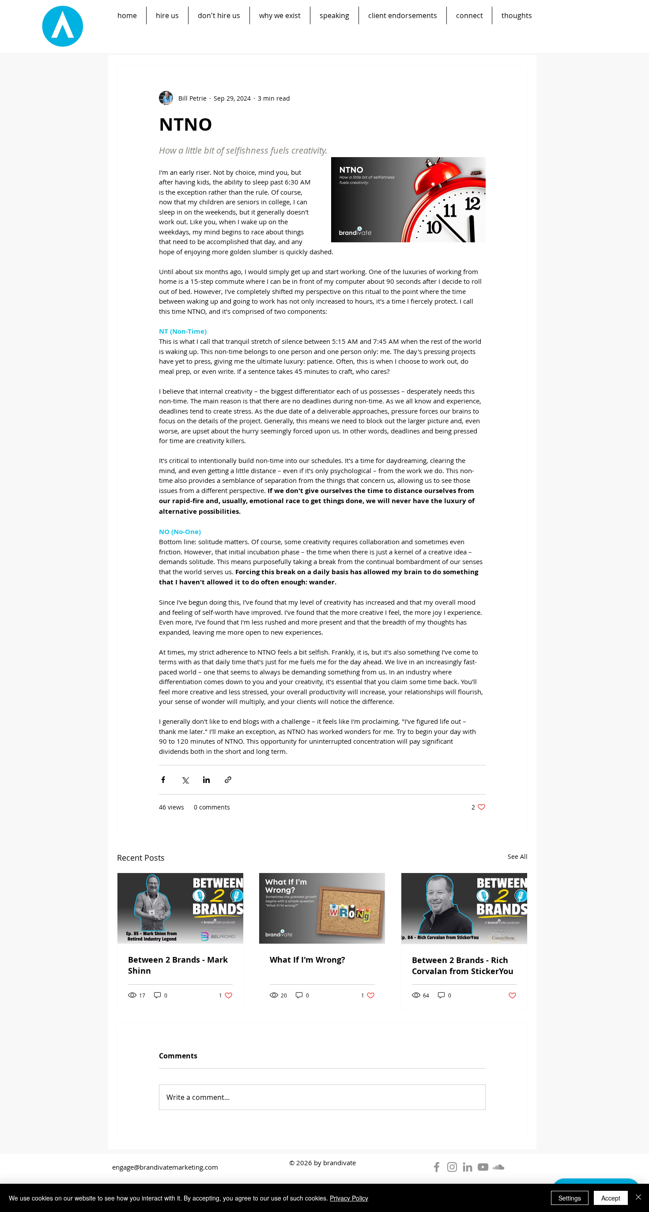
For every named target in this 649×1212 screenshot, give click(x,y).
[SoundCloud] (498, 1167)
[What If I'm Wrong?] (322, 908)
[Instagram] (452, 1167)
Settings (569, 1197)
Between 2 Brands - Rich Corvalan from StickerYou (462, 966)
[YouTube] (483, 1167)
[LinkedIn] (467, 1167)
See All (518, 856)
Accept (610, 1197)
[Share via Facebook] (163, 779)
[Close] (638, 1198)
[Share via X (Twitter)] (185, 779)
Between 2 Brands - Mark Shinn (178, 965)
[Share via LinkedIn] (206, 779)
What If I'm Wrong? (307, 959)
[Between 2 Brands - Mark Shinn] (180, 908)
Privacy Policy (349, 1197)
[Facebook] (436, 1167)
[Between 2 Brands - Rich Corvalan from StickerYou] (464, 908)
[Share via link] (228, 779)
